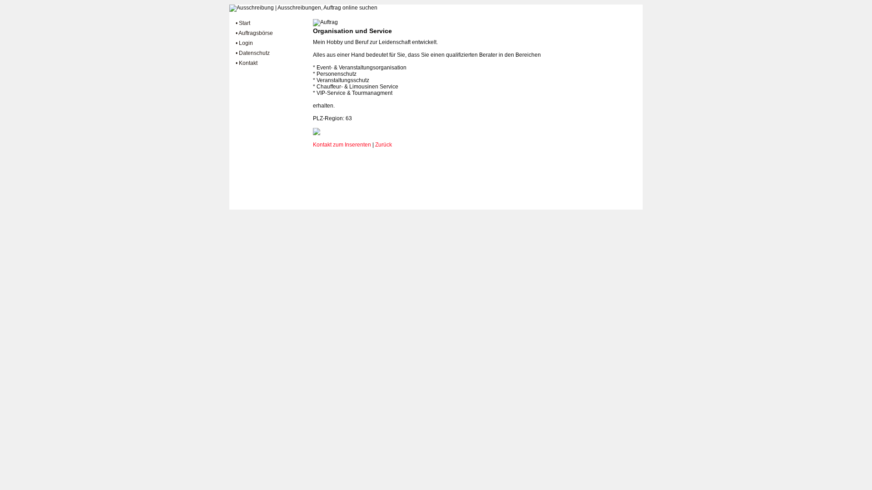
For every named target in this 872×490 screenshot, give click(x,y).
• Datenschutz (253, 53)
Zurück (383, 145)
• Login (244, 43)
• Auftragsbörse (254, 33)
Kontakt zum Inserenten (342, 145)
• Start (243, 23)
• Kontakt (247, 63)
